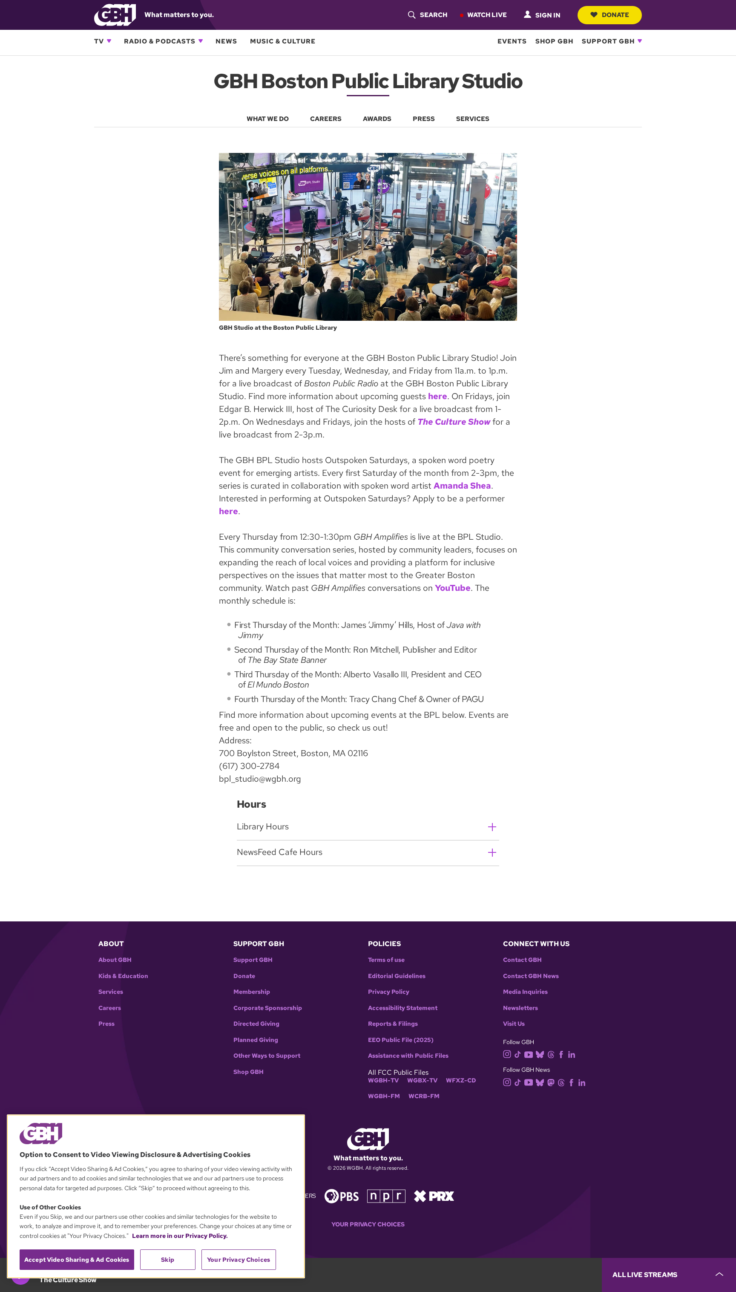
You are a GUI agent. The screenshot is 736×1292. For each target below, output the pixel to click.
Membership (251, 992)
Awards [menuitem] (377, 119)
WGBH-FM (384, 1096)
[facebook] (561, 1053)
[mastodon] (551, 1081)
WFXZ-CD (461, 1080)
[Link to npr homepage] (386, 1195)
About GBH (115, 960)
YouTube (453, 587)
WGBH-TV (383, 1080)
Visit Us (514, 1023)
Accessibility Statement (402, 1008)
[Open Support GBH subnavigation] (640, 41)
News (226, 41)
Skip (167, 1259)
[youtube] (528, 1053)
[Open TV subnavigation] (109, 41)
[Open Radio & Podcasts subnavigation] (200, 41)
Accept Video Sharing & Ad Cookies (76, 1259)
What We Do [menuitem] (268, 119)
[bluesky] (540, 1053)
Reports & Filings (393, 1023)
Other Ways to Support (266, 1055)
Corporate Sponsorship (267, 1008)
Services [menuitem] (472, 119)
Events (512, 41)
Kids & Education (123, 976)
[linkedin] (571, 1053)
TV (99, 41)
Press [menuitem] (424, 119)
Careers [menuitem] (326, 119)
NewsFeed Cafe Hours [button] (279, 851)
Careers (109, 1008)
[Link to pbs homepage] (342, 1195)
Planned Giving (255, 1040)
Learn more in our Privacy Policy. (180, 1236)
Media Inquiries (525, 992)
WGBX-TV (422, 1080)
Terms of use (386, 960)
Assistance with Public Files (408, 1055)
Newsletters (520, 1008)
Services (110, 992)
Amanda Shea (462, 485)
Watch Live (487, 14)
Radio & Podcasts (160, 41)
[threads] (551, 1053)
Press (106, 1023)
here (437, 396)
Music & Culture (283, 41)
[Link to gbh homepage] (115, 14)
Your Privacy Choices (368, 1224)
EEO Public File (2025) (401, 1040)
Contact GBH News (531, 976)
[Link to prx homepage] (434, 1195)
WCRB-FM (424, 1096)
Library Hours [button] (263, 826)
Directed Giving (256, 1023)
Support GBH (608, 41)
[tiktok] (517, 1053)
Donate (615, 14)
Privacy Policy (388, 992)
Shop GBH (554, 41)
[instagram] (507, 1053)
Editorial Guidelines (397, 976)
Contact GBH (522, 960)
